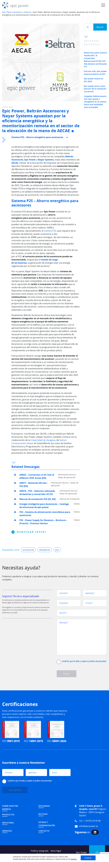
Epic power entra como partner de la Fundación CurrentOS (95, 89)
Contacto (43, 830)
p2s (57, 549)
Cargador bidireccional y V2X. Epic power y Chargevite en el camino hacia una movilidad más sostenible (95, 102)
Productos (8, 814)
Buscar (100, 27)
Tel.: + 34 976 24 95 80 (90, 820)
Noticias (27, 12)
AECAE (14, 162)
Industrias (8, 822)
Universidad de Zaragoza (42, 440)
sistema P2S (50, 230)
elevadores (44, 549)
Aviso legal (56, 850)
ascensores (28, 549)
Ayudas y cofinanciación (46, 824)
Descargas (44, 805)
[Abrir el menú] (103, 5)
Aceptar (88, 858)
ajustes (74, 859)
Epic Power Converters (12, 12)
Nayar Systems (46, 159)
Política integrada (39, 850)
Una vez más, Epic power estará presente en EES (95, 72)
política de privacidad (97, 661)
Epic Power (30, 159)
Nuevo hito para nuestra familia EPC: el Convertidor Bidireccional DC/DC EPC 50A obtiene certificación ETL (95, 59)
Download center (32, 532)
